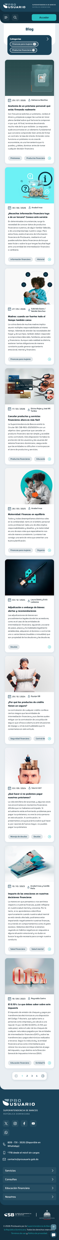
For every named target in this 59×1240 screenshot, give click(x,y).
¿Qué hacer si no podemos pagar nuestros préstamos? (25, 795)
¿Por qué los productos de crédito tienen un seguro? (26, 704)
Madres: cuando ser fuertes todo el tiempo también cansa (26, 318)
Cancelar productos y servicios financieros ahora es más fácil (24, 418)
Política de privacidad (37, 1233)
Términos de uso (18, 1233)
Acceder (43, 18)
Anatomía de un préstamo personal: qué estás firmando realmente (29, 107)
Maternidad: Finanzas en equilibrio (26, 514)
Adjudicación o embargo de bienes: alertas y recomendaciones (26, 609)
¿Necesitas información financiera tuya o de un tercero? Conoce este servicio (28, 215)
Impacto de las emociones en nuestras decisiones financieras (28, 895)
